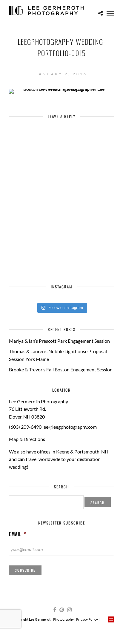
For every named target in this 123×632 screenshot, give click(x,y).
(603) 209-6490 (25, 427)
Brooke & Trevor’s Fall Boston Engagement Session (61, 369)
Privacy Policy (87, 619)
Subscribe (25, 570)
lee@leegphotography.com (69, 427)
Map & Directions (27, 439)
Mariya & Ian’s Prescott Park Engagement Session (59, 341)
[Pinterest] (61, 610)
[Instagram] (69, 610)
